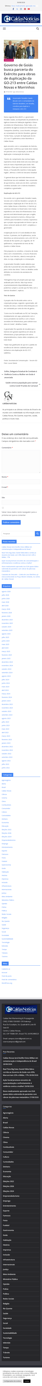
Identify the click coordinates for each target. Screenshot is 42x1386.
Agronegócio (6, 780)
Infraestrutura (6, 886)
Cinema (4, 798)
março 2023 (6, 736)
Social (4, 932)
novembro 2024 (7, 665)
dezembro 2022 (7, 747)
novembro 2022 (7, 750)
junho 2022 (6, 768)
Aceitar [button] (27, 1381)
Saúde (4, 925)
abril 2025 (5, 648)
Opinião (4, 904)
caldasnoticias (19, 92)
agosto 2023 (6, 718)
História (4, 875)
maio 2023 (5, 729)
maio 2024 (5, 687)
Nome (5, 477)
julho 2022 (5, 764)
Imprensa (5, 879)
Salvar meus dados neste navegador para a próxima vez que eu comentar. (19, 513)
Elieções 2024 (6, 837)
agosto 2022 (6, 761)
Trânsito (5, 953)
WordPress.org (7, 983)
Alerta (4, 784)
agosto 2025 (6, 634)
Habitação (5, 872)
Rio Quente (6, 921)
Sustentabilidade (7, 939)
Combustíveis (6, 805)
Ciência (4, 794)
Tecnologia (5, 942)
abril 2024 (5, 690)
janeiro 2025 (6, 658)
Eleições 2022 (6, 830)
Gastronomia (6, 865)
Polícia (4, 907)
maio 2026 (5, 602)
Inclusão (5, 882)
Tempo (4, 949)
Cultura (4, 812)
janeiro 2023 (6, 743)
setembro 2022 (7, 757)
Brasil (4, 787)
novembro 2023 (7, 708)
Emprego (5, 844)
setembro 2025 (7, 630)
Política (4, 911)
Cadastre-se (6, 969)
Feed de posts (7, 976)
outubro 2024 (6, 669)
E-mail (5, 487)
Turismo (5, 956)
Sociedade (5, 935)
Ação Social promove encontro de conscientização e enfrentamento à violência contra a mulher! (17, 1083)
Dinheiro (5, 819)
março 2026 (6, 609)
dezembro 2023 (7, 704)
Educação (5, 826)
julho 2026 (5, 595)
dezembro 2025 (7, 620)
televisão (5, 946)
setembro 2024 (7, 673)
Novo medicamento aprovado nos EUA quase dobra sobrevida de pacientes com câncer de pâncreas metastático (20, 568)
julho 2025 (5, 637)
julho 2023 (5, 722)
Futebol (4, 861)
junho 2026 (6, 599)
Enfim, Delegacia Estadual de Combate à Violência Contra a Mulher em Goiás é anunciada (20, 374)
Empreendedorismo (9, 840)
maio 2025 (5, 644)
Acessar (4, 972)
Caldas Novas (9, 60)
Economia (5, 822)
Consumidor (6, 808)
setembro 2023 (7, 715)
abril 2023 (5, 732)
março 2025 (6, 651)
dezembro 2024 (7, 662)
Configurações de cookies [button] (12, 1381)
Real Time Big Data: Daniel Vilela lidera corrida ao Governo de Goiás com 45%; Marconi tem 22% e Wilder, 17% (19, 555)
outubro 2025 (6, 627)
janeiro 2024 (6, 701)
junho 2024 (6, 683)
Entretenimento (7, 847)
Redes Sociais (6, 914)
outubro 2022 (6, 754)
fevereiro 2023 (7, 740)
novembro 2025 (7, 623)
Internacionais (7, 889)
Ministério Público (8, 900)
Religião (4, 918)
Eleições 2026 (6, 833)
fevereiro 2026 (7, 613)
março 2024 (6, 694)
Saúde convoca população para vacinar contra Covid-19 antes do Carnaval (22, 384)
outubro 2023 (6, 711)
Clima (4, 801)
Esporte (4, 851)
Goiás (4, 868)
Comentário (7, 447)
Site (3, 497)
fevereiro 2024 (7, 697)
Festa (4, 858)
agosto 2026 (6, 591)
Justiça (4, 893)
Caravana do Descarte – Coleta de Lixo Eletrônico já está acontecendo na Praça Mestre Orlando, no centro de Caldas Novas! (21, 576)
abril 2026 (5, 606)
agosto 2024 (6, 676)
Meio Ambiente (7, 897)
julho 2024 (5, 680)
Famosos (5, 854)
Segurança (5, 928)
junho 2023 (6, 725)
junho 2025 (6, 641)
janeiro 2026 (6, 616)
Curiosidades (6, 815)
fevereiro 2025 (7, 655)
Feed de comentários (9, 980)
